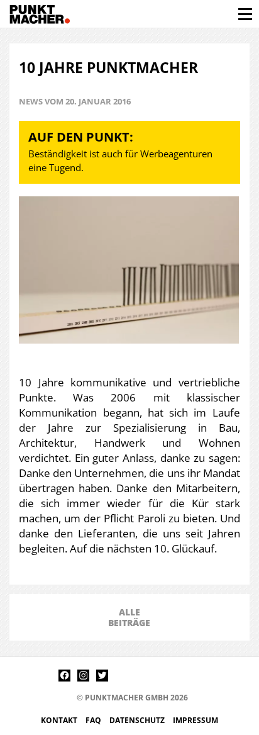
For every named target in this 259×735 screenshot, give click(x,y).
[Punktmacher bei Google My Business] (196, 676)
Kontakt (60, 720)
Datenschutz (138, 720)
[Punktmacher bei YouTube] (121, 676)
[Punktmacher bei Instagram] (83, 676)
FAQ (94, 720)
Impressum (195, 720)
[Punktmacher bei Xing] (159, 676)
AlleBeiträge (129, 617)
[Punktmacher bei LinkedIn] (178, 676)
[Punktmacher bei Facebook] (64, 676)
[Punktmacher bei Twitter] (102, 676)
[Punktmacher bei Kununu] (140, 676)
